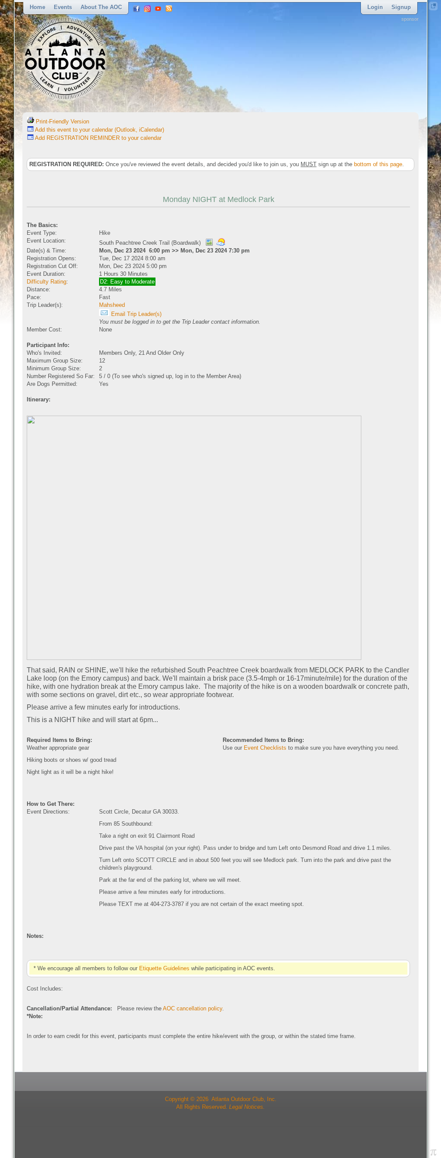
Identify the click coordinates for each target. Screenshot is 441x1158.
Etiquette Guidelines (164, 968)
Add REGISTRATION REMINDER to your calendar (97, 138)
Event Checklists (265, 748)
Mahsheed (112, 305)
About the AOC (101, 7)
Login (375, 7)
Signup (401, 7)
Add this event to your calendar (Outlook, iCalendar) (99, 129)
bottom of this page (378, 164)
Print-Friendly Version (61, 121)
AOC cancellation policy (192, 1008)
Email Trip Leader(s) (135, 314)
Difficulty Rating (46, 281)
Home (37, 7)
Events (63, 7)
